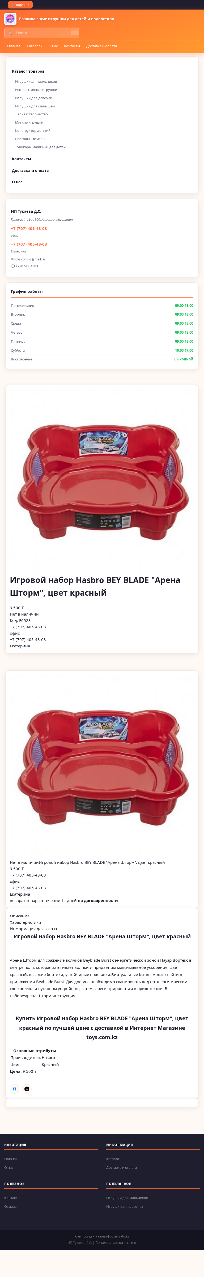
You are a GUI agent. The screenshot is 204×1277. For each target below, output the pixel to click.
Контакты (72, 45)
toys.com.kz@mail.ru (29, 259)
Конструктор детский (32, 130)
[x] (27, 1089)
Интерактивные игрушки (36, 89)
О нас (53, 45)
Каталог (33, 45)
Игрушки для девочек (33, 97)
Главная (13, 45)
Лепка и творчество (31, 114)
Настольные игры (30, 138)
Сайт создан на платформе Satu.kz (102, 1236)
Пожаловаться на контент (116, 1242)
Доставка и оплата (101, 45)
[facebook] (14, 1089)
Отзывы (10, 1206)
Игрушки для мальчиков (36, 81)
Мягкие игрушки (29, 122)
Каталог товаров (28, 71)
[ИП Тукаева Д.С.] (10, 19)
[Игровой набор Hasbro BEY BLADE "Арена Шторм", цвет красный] (102, 767)
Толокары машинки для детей (40, 147)
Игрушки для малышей (35, 106)
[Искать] (75, 32)
